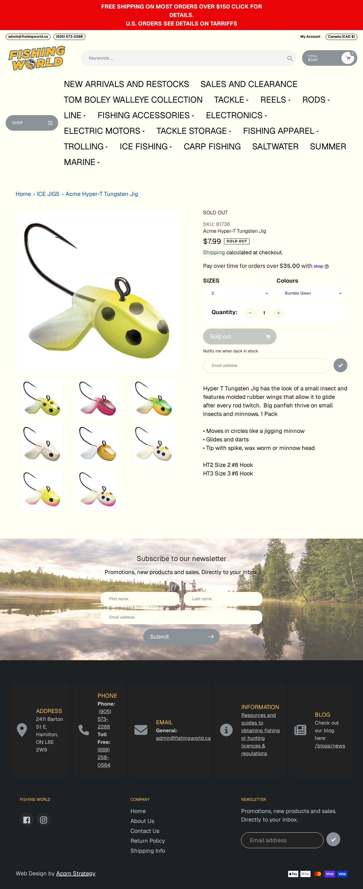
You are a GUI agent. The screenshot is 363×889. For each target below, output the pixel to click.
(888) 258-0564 (104, 757)
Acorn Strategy (76, 873)
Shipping (214, 252)
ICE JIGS (48, 194)
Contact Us (144, 831)
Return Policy (147, 840)
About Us (142, 821)
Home (23, 194)
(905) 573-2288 (69, 36)
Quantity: (224, 312)
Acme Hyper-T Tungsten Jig (102, 194)
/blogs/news (330, 745)
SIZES (211, 280)
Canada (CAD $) (341, 36)
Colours (287, 280)
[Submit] (333, 839)
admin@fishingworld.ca (28, 36)
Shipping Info (147, 850)
